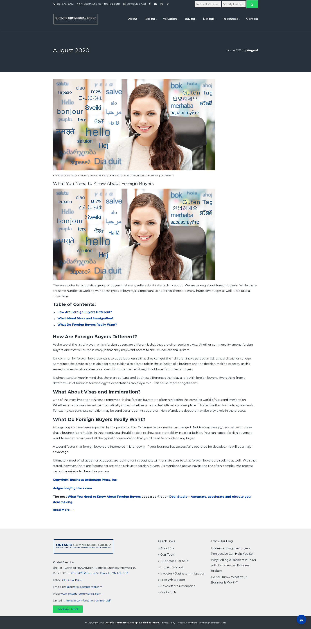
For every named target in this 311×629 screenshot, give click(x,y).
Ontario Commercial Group (71, 175)
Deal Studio (220, 622)
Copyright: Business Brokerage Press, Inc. (85, 479)
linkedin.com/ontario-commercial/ (88, 600)
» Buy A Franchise (170, 567)
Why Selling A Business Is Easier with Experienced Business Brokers (233, 565)
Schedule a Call (136, 3)
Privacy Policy (168, 622)
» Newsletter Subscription (176, 586)
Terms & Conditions (187, 622)
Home (230, 50)
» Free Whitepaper (171, 580)
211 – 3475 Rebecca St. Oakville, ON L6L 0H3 (99, 573)
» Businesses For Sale (173, 561)
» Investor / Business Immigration (181, 573)
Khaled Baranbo (149, 622)
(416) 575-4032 (65, 3)
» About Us (166, 548)
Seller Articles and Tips (122, 175)
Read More (61, 510)
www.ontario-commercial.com (80, 593)
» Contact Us (167, 592)
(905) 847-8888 (72, 580)
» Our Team (166, 554)
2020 (241, 50)
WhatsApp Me (66, 609)
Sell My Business (233, 4)
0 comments (167, 175)
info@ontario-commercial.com (100, 3)
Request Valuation (208, 4)
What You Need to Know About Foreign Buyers (103, 183)
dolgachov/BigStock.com (72, 488)
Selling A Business (147, 175)
